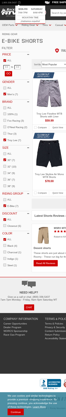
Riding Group (12, 193)
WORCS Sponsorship (15, 331)
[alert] (30, 15)
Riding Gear (9, 34)
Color (7, 233)
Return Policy (52, 334)
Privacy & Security (55, 327)
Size (5, 147)
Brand (7, 101)
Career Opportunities (15, 323)
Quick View (57, 127)
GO (8, 73)
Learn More (39, 406)
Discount (9, 213)
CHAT (29, 307)
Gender (8, 81)
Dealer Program (12, 327)
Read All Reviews (45, 263)
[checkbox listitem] (7, 60)
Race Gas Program (14, 334)
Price (6, 54)
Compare (42, 127)
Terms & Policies (54, 323)
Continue (16, 412)
